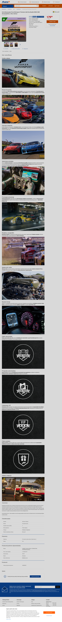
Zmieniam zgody (49, 615)
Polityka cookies (8, 619)
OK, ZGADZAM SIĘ (49, 612)
